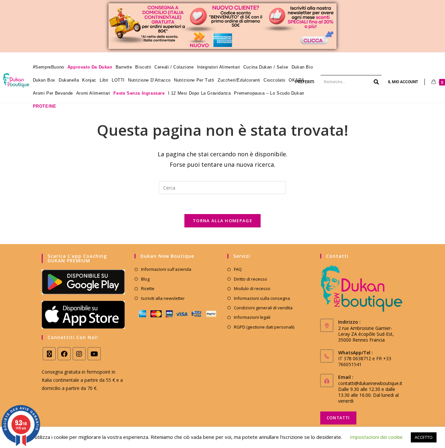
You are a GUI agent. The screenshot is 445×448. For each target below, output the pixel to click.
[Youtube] (94, 353)
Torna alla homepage (222, 221)
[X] (49, 353)
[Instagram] (79, 353)
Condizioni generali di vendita (263, 308)
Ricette (147, 288)
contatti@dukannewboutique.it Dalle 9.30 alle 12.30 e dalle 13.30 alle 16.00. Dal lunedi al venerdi (370, 392)
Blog (145, 279)
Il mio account (403, 82)
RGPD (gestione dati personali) (264, 327)
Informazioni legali (252, 317)
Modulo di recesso (252, 288)
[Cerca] (376, 81)
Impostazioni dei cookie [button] (376, 437)
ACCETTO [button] (424, 437)
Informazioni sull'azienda (166, 269)
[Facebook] (64, 353)
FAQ (238, 269)
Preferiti (304, 82)
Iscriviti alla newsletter (163, 298)
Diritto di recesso (250, 279)
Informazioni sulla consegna (262, 298)
